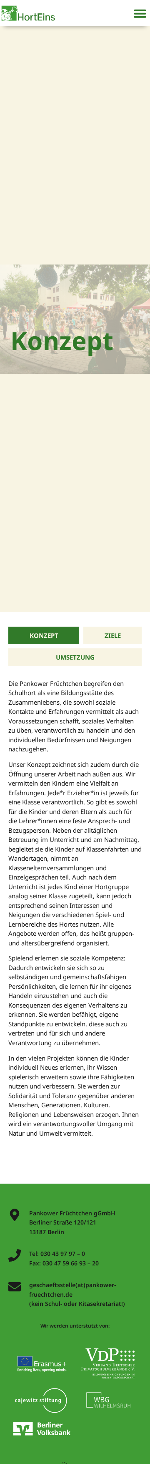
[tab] (43, 636)
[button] (140, 13)
